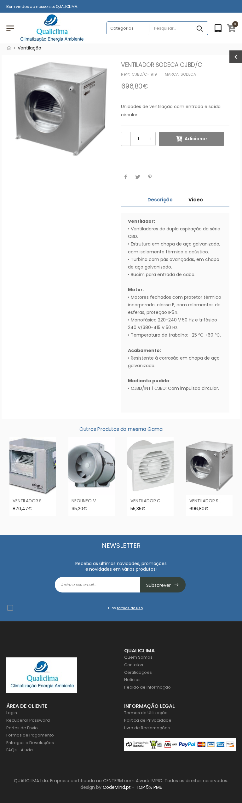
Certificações (138, 672)
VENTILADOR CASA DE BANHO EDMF (166, 501)
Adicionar (196, 139)
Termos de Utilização (146, 713)
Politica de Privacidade (147, 720)
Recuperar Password (28, 720)
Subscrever (159, 585)
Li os (125, 607)
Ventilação (29, 48)
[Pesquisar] (200, 29)
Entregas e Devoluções (30, 743)
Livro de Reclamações (147, 728)
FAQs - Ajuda (19, 750)
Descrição (160, 199)
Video (195, 199)
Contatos (133, 665)
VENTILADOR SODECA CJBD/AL (44, 501)
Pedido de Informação (147, 687)
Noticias (132, 680)
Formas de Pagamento (30, 735)
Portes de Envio (22, 728)
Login (11, 713)
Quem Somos (138, 657)
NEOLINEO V (84, 501)
